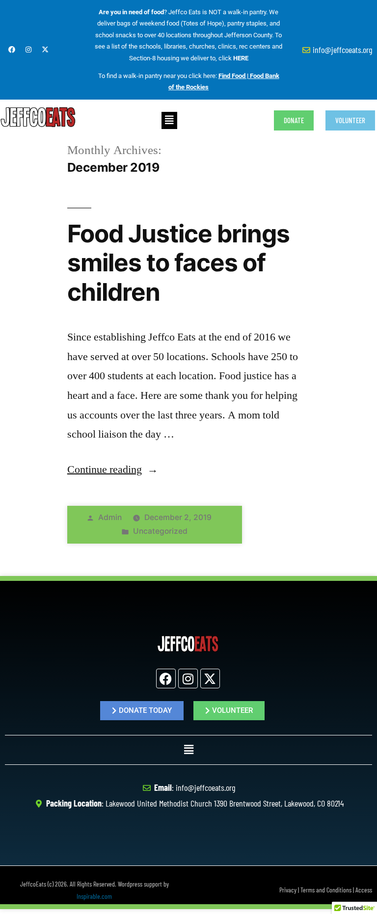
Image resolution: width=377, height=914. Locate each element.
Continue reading (112, 469)
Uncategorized (160, 531)
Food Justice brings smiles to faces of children (178, 263)
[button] (169, 120)
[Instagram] (28, 49)
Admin (110, 517)
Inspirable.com (94, 896)
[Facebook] (12, 49)
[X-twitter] (45, 49)
